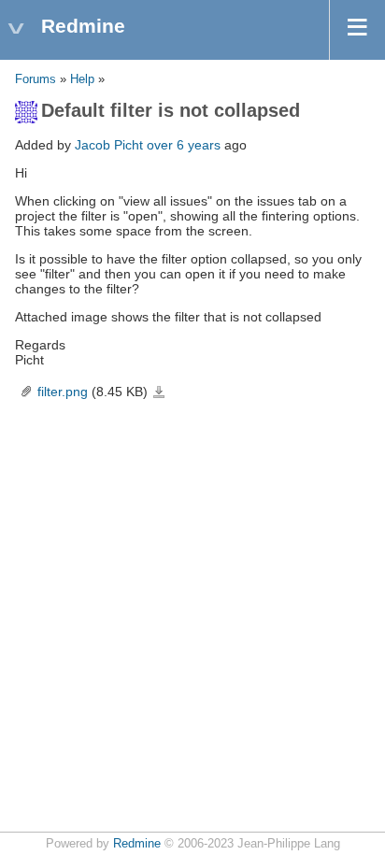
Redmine (137, 843)
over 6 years (184, 144)
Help (82, 79)
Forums (35, 79)
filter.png (62, 391)
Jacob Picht (109, 144)
